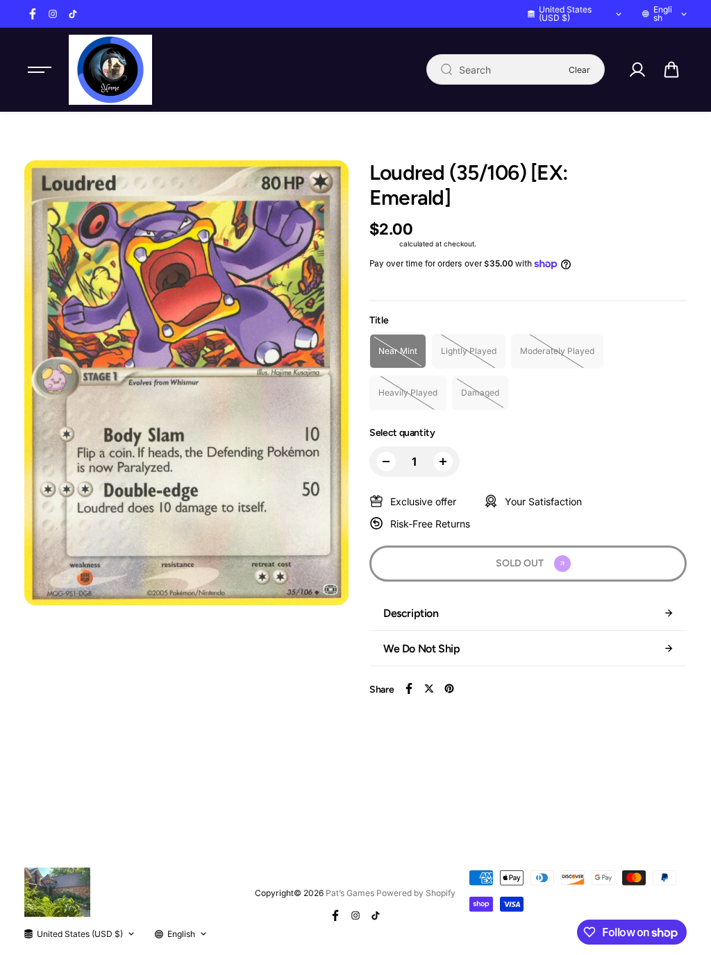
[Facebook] (32, 14)
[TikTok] (73, 14)
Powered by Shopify (415, 893)
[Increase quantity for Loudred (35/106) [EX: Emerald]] (443, 461)
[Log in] (637, 69)
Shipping (383, 243)
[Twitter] (429, 688)
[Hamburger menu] (39, 69)
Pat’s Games (350, 893)
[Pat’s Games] (110, 70)
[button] (671, 69)
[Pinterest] (449, 688)
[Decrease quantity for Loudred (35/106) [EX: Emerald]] (386, 461)
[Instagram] (52, 14)
